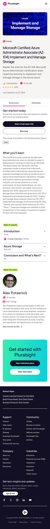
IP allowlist (7, 429)
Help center (7, 425)
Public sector (31, 474)
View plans (7, 440)
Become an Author (33, 425)
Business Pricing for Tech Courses (16, 402)
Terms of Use (12, 522)
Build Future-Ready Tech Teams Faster (18, 399)
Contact (6, 421)
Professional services (11, 444)
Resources (7, 466)
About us (6, 455)
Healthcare (30, 463)
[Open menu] (46, 3)
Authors (29, 440)
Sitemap (6, 432)
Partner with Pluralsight (35, 429)
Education (30, 455)
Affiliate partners (32, 432)
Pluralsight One (32, 436)
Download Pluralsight (11, 436)
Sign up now (10, 493)
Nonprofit (30, 470)
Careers (6, 459)
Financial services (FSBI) (35, 459)
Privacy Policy (23, 522)
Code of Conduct (36, 522)
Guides (29, 421)
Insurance (30, 466)
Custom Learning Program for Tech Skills (18, 396)
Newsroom (7, 463)
